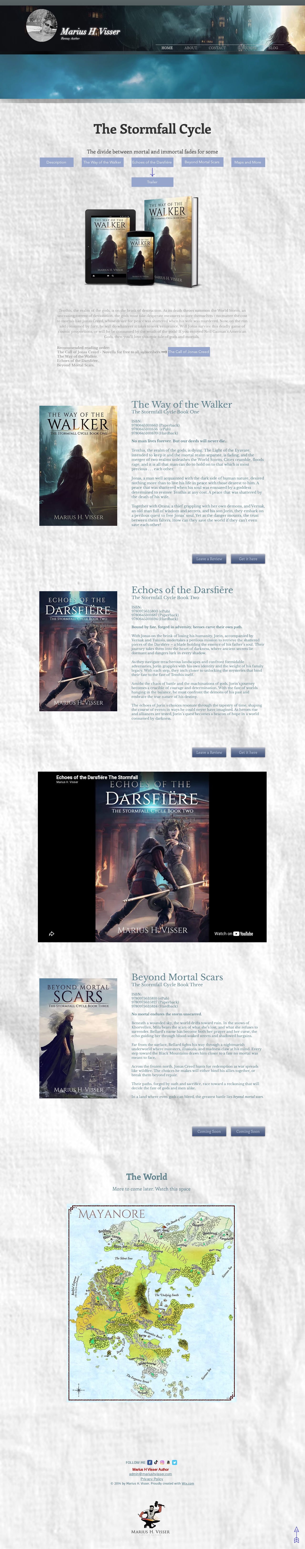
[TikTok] (155, 1462)
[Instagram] (162, 1462)
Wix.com (188, 1483)
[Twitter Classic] (174, 1462)
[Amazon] (168, 1462)
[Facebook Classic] (149, 1462)
